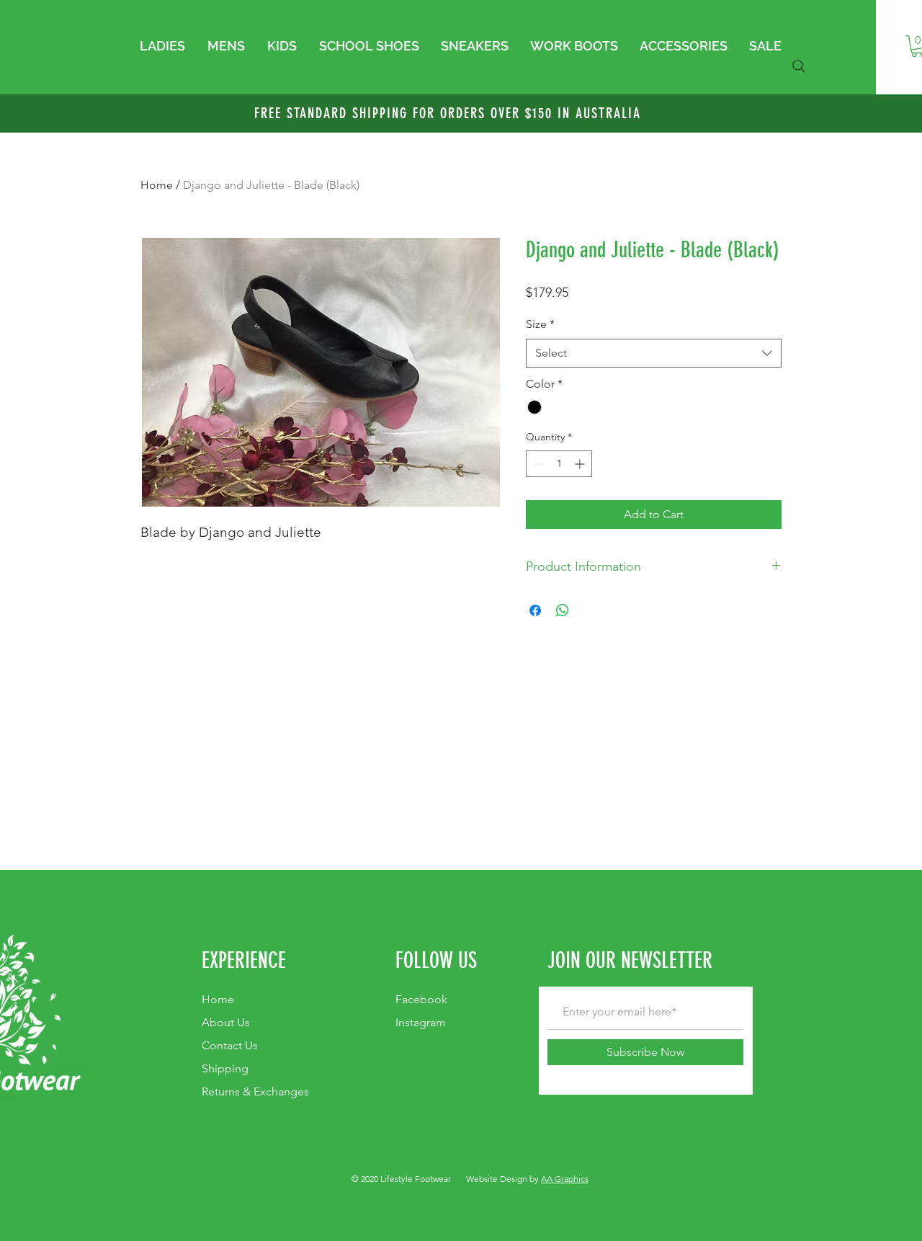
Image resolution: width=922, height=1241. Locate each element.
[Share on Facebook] (535, 610)
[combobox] (654, 353)
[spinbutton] (559, 463)
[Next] (841, 114)
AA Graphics (564, 1178)
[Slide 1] (461, 96)
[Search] (799, 66)
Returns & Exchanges (255, 1091)
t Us (226, 1022)
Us (230, 1045)
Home (156, 185)
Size (540, 324)
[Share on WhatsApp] (562, 610)
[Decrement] (537, 463)
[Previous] (81, 114)
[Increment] (581, 463)
